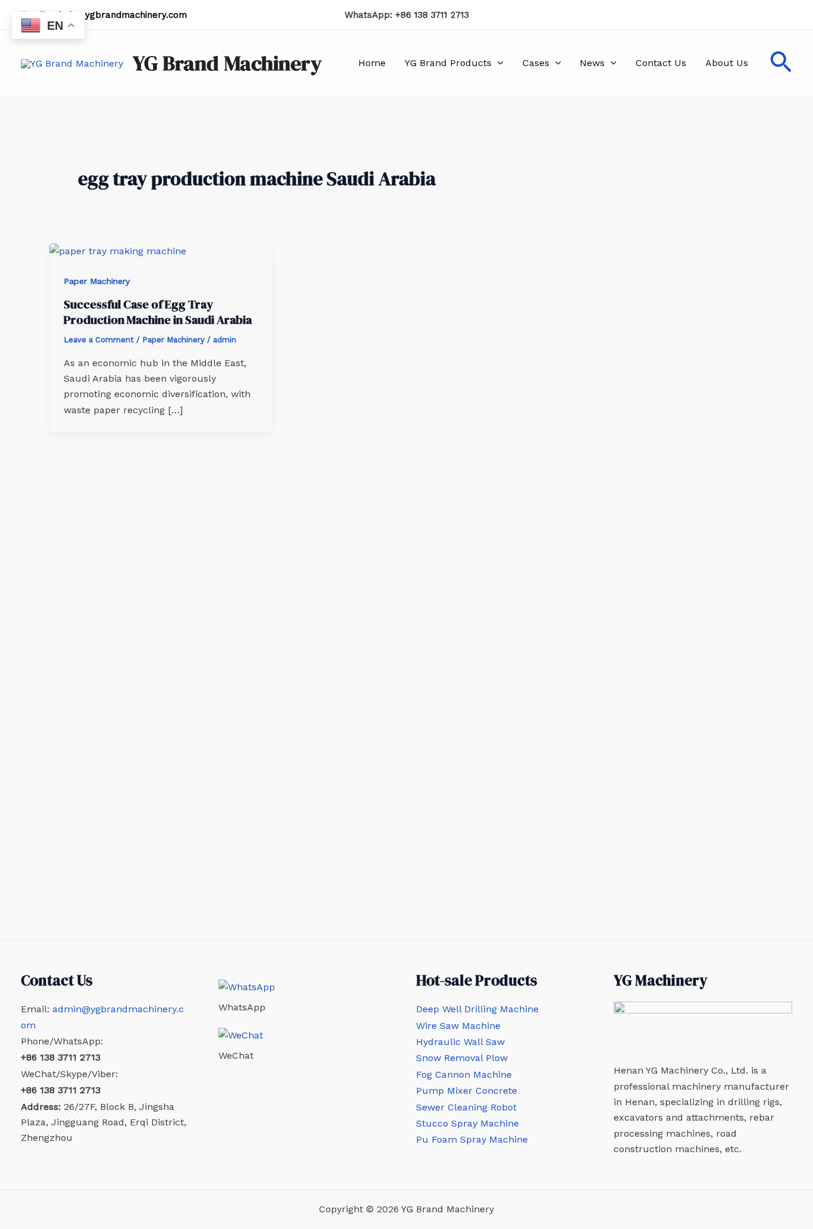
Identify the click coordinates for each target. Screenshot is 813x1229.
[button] (498, 63)
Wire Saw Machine (458, 1025)
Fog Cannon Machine (464, 1074)
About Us (726, 62)
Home (372, 62)
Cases (536, 62)
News (592, 62)
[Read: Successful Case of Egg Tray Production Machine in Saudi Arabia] (117, 250)
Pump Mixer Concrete (466, 1090)
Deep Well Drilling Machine (477, 1009)
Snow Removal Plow (462, 1057)
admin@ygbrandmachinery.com (119, 15)
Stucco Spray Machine (467, 1123)
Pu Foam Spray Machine (472, 1139)
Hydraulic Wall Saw (460, 1041)
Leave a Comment (99, 339)
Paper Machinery (97, 281)
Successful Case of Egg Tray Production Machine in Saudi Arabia (158, 312)
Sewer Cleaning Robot (466, 1107)
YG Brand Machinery (227, 63)
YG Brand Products (448, 62)
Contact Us (661, 62)
